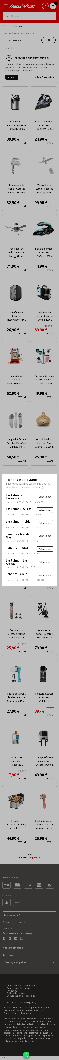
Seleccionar (45, 496)
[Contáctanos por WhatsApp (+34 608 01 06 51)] (56, 1057)
